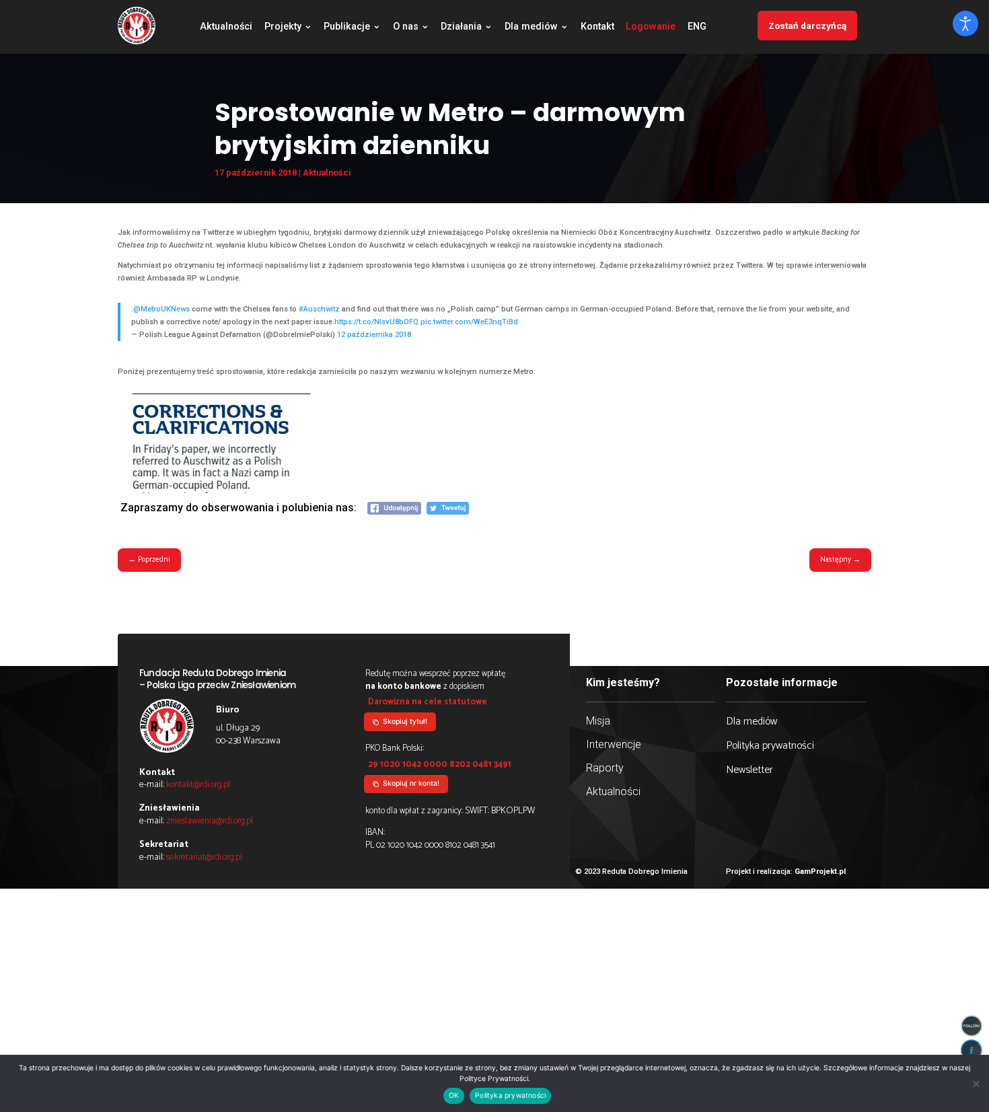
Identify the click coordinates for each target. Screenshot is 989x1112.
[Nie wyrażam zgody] (975, 1083)
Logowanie (650, 27)
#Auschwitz (319, 309)
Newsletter (749, 770)
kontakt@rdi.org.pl (198, 784)
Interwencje (613, 744)
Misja (598, 720)
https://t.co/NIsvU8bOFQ (376, 322)
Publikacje (347, 27)
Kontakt (597, 27)
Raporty (605, 768)
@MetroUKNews (161, 309)
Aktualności (226, 27)
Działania (461, 27)
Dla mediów (531, 27)
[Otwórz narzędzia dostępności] (965, 23)
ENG (697, 27)
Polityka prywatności (770, 746)
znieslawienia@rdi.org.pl (209, 820)
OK (454, 1095)
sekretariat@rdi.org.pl (204, 857)
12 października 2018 (374, 334)
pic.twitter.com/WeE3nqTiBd (469, 322)
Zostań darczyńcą (807, 25)
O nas (405, 27)
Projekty (282, 27)
